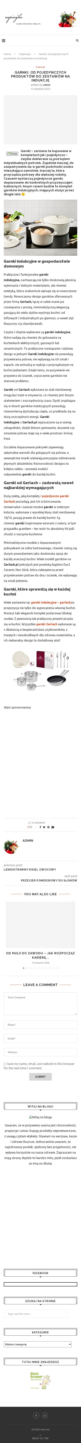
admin (46, 84)
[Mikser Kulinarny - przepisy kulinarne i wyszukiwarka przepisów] (40, 1373)
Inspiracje (25, 54)
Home (7, 54)
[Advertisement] (40, 771)
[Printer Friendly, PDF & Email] (12, 154)
